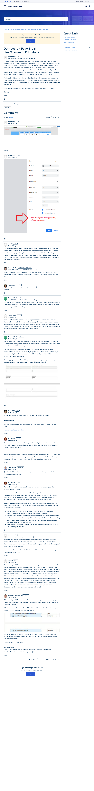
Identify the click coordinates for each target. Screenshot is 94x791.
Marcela (31, 58)
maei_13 (10, 244)
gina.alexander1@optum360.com (14, 430)
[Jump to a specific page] (58, 117)
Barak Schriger (12, 467)
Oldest (11, 117)
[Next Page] (55, 117)
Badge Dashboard (69, 42)
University (25, 1)
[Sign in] (89, 6)
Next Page (32, 659)
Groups (66, 45)
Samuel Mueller (12, 268)
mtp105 (10, 560)
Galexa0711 (11, 411)
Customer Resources (70, 40)
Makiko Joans (12, 315)
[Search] (86, 6)
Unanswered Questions (77, 47)
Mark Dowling (12, 56)
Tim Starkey (11, 438)
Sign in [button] (31, 41)
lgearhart (10, 535)
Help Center (17, 1)
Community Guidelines (70, 50)
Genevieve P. (31, 269)
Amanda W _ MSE (13, 298)
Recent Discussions (69, 37)
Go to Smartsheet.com (83, 1)
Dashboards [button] (7, 107)
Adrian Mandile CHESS (15, 595)
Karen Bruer (11, 285)
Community (7, 1)
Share (6, 99)
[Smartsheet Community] (15, 6)
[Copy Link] (34, 58)
